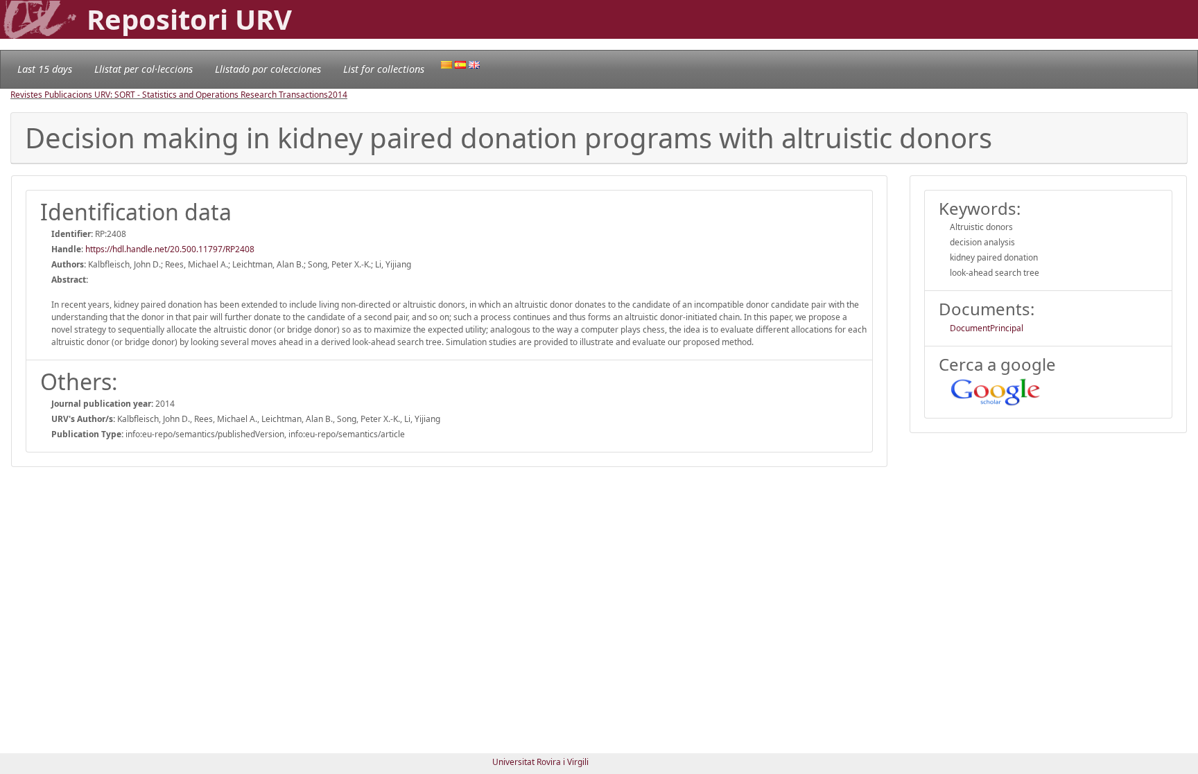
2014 (337, 94)
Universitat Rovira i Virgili (540, 762)
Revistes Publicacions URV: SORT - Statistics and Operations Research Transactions (169, 94)
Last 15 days (44, 69)
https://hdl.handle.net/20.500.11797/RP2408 (169, 249)
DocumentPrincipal (986, 328)
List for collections (383, 69)
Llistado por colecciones (268, 69)
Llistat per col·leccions (143, 69)
